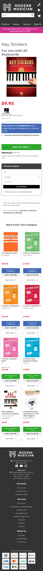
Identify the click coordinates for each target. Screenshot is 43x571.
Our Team (21, 535)
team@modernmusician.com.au (22, 461)
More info (15, 153)
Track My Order (21, 491)
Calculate (22, 187)
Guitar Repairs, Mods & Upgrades (21, 507)
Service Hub (21, 503)
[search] (32, 15)
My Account (22, 488)
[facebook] (17, 466)
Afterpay (21, 523)
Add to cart (10, 275)
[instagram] (26, 466)
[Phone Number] (39, 5)
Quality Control (21, 510)
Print (8, 35)
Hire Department (21, 513)
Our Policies (21, 542)
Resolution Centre (21, 494)
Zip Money (21, 520)
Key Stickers (25, 35)
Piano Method (16, 35)
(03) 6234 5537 (22, 463)
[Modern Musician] (18, 7)
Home (3, 35)
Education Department (21, 516)
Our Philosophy (21, 538)
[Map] (39, 10)
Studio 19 (21, 526)
